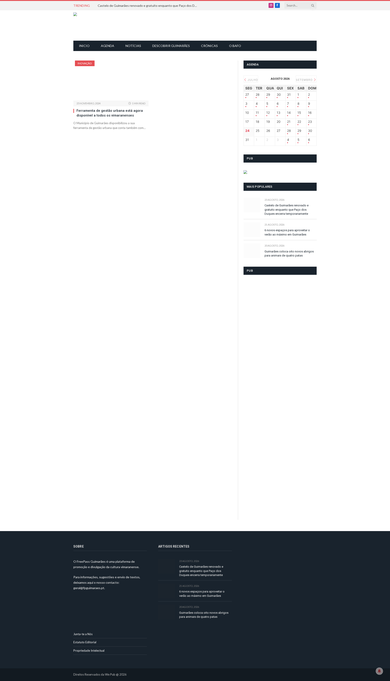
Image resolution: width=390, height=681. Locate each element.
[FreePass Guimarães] (95, 25)
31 (289, 94)
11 (257, 112)
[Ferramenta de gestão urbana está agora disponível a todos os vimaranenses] (111, 80)
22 (299, 122)
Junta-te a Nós (83, 634)
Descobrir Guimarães (171, 46)
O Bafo (235, 46)
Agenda (107, 46)
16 (310, 112)
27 (247, 94)
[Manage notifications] (379, 671)
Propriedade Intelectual (88, 650)
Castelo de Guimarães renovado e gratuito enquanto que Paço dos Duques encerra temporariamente (148, 5)
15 (299, 112)
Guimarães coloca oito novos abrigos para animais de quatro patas (289, 253)
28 (258, 94)
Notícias (133, 46)
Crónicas (209, 46)
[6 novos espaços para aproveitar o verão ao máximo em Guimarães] (252, 229)
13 (278, 112)
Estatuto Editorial (84, 642)
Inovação (85, 63)
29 (268, 94)
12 (268, 112)
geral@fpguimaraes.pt (88, 588)
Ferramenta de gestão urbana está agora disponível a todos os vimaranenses (110, 113)
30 (279, 94)
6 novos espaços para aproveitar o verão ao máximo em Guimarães (287, 232)
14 (289, 112)
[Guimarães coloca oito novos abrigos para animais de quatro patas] (252, 250)
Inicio (84, 46)
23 (310, 122)
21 (288, 122)
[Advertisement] (197, 25)
